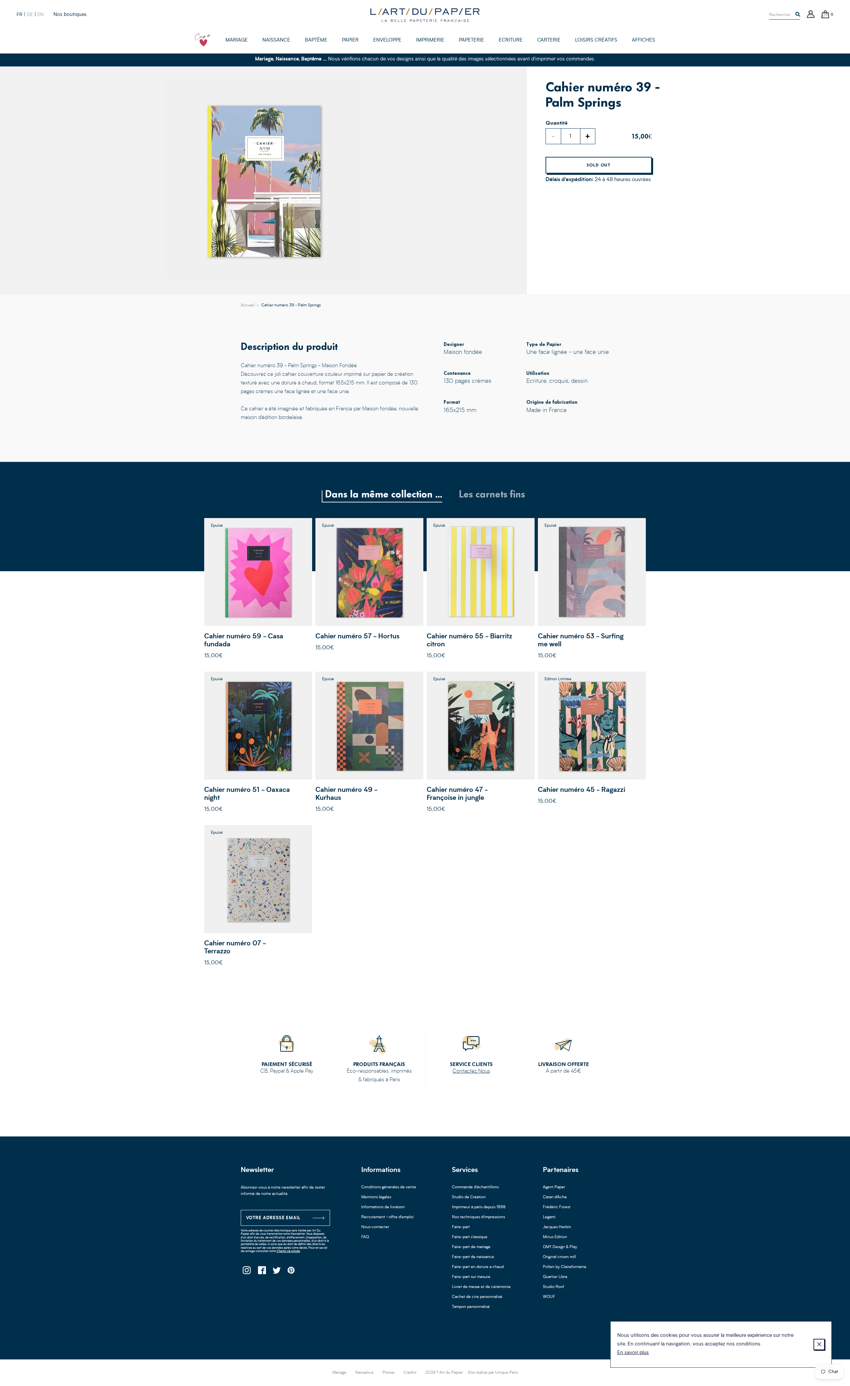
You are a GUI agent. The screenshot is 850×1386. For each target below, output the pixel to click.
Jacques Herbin (557, 1227)
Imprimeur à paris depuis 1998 (479, 1207)
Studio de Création (469, 1197)
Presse (388, 1373)
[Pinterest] (291, 1272)
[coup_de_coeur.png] (203, 40)
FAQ (365, 1237)
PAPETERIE (471, 40)
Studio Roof (553, 1287)
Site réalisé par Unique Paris (493, 1373)
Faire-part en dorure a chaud (478, 1267)
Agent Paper (554, 1187)
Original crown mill (559, 1257)
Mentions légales (376, 1197)
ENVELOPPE (387, 40)
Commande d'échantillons (475, 1187)
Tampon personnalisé (471, 1307)
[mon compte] (811, 14)
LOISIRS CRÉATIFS (596, 40)
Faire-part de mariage (471, 1247)
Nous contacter (375, 1227)
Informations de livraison (383, 1207)
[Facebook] (261, 1272)
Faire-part (461, 1227)
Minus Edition (555, 1237)
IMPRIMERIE (430, 40)
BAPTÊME (316, 40)
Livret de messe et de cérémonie (481, 1287)
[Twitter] (276, 1272)
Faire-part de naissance (473, 1257)
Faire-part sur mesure (471, 1277)
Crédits (409, 1373)
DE (30, 14)
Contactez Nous (471, 1071)
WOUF (549, 1297)
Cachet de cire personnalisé (477, 1297)
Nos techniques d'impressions (478, 1217)
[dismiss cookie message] (819, 1344)
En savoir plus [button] (633, 1352)
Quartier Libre (555, 1277)
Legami (549, 1217)
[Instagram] (246, 1272)
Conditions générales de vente (388, 1187)
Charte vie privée (288, 1251)
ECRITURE (511, 40)
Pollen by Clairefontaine (564, 1267)
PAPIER (350, 40)
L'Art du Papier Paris (425, 15)
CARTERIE (548, 40)
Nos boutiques (70, 14)
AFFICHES (643, 40)
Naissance (364, 1373)
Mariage (339, 1373)
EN (40, 14)
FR (19, 14)
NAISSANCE (276, 40)
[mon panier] (825, 14)
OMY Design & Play (560, 1247)
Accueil (248, 305)
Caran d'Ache (555, 1197)
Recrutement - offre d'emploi (387, 1217)
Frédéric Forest (556, 1207)
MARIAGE (236, 40)
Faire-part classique (469, 1237)
